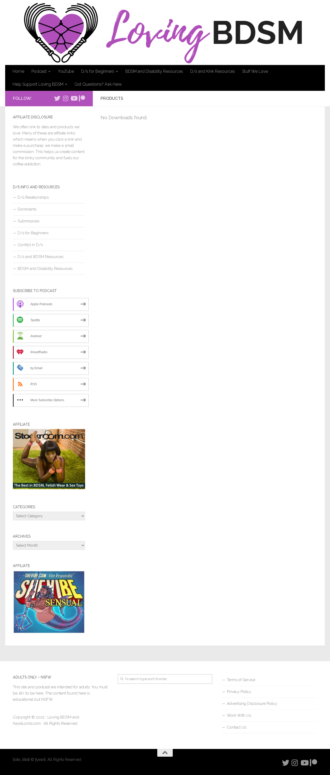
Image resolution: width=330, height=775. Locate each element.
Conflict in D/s (30, 245)
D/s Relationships (33, 197)
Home (18, 71)
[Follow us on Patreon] (82, 98)
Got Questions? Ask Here (98, 84)
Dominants (27, 209)
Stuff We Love (255, 71)
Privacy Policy (239, 691)
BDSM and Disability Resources (154, 71)
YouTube (66, 71)
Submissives (28, 221)
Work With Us (239, 715)
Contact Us (236, 727)
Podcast (39, 71)
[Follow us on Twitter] (57, 98)
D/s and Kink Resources (212, 71)
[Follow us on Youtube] (74, 98)
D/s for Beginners (97, 71)
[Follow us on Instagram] (65, 98)
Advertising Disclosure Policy (252, 703)
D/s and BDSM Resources (40, 256)
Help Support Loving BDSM (38, 84)
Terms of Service (241, 679)
